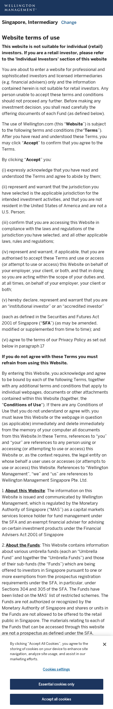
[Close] (104, 644)
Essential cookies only (57, 684)
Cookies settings (56, 669)
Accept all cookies (56, 699)
